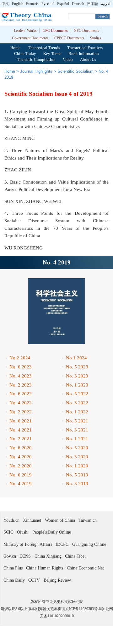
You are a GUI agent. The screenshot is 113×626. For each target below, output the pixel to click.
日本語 (92, 4)
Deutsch (78, 4)
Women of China (60, 520)
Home (15, 47)
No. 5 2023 (77, 366)
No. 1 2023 (77, 384)
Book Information (83, 53)
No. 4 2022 (20, 402)
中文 (5, 4)
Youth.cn (11, 520)
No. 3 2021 (77, 429)
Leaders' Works (25, 30)
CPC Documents (55, 30)
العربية (106, 4)
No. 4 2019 (20, 483)
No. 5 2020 (77, 447)
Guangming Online (89, 544)
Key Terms (52, 53)
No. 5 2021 (77, 420)
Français (32, 4)
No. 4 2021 (20, 429)
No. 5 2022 (77, 393)
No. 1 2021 (77, 438)
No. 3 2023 (77, 375)
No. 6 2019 (20, 474)
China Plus (13, 567)
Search (103, 16)
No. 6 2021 (20, 420)
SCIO (8, 532)
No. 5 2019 (77, 474)
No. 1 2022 (77, 411)
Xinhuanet (32, 520)
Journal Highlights (36, 71)
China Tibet (75, 556)
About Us (88, 59)
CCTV (34, 580)
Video (68, 59)
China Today (25, 53)
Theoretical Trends (44, 47)
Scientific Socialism (75, 71)
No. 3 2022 (77, 402)
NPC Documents (86, 30)
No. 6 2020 (20, 447)
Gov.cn (9, 556)
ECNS (25, 556)
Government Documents (30, 38)
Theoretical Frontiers (85, 47)
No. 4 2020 (20, 456)
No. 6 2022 (20, 393)
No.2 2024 (19, 357)
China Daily (14, 580)
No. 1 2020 (77, 465)
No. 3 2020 (77, 456)
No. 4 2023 (20, 375)
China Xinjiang (48, 556)
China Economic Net (85, 567)
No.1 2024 (76, 357)
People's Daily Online (51, 532)
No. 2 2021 (20, 438)
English (17, 4)
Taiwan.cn (87, 520)
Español (63, 4)
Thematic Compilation (36, 59)
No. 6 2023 (20, 366)
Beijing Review (57, 580)
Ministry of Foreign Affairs (27, 544)
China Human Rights (44, 567)
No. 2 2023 (20, 384)
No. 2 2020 (20, 465)
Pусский (47, 4)
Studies (95, 38)
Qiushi (23, 532)
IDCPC (62, 544)
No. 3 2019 (77, 483)
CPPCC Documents (69, 38)
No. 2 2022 (20, 411)
